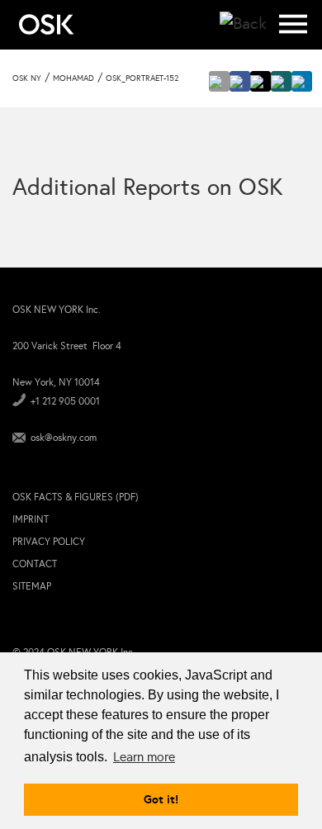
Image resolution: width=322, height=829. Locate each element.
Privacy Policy (48, 541)
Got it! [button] (161, 799)
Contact (34, 564)
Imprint (30, 519)
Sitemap (31, 586)
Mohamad (73, 78)
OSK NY (26, 78)
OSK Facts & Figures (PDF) (75, 497)
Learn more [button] (144, 757)
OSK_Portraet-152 (142, 78)
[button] (219, 81)
